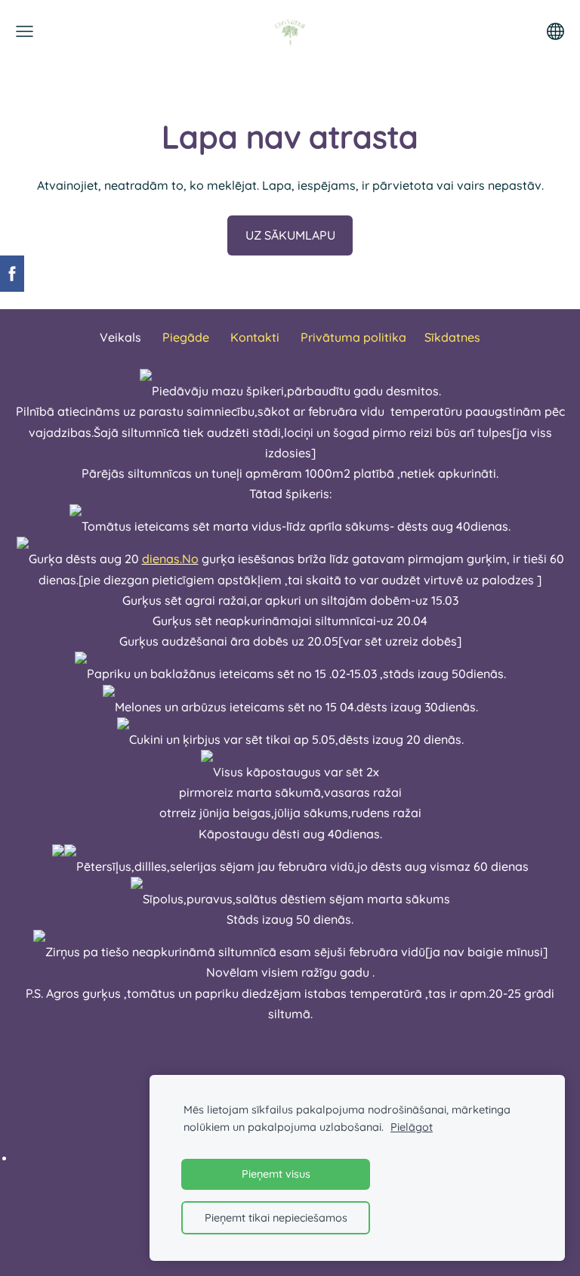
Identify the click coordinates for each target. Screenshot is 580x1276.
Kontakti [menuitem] (254, 337)
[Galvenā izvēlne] (24, 31)
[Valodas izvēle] (555, 31)
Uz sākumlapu (290, 235)
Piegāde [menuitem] (185, 337)
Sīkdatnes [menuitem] (452, 337)
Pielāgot (411, 1127)
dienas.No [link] (170, 558)
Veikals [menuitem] (120, 337)
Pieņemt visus (276, 1174)
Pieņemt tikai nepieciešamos (276, 1218)
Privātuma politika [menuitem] (353, 337)
